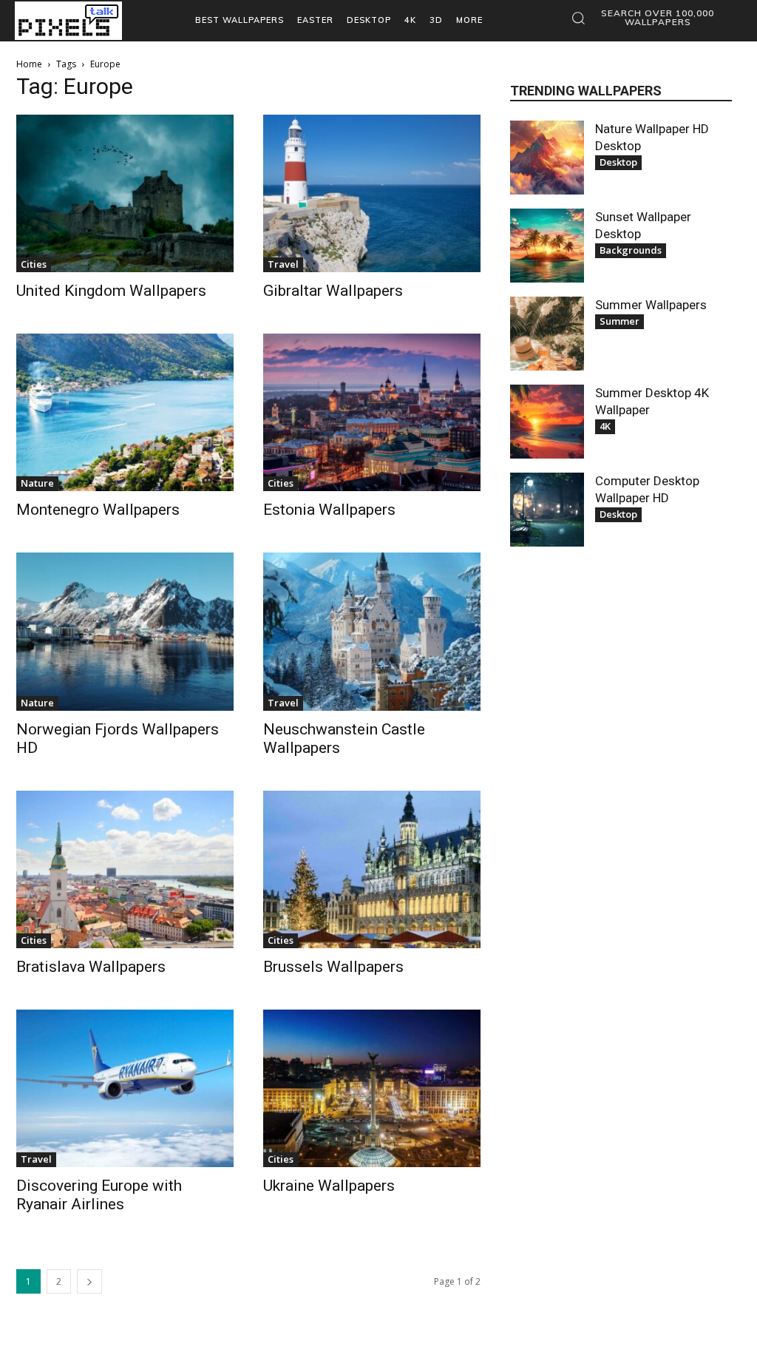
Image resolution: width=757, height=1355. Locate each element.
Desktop (618, 162)
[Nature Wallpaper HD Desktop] (547, 158)
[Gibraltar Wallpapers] (372, 193)
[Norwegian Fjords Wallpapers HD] (125, 631)
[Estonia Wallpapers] (372, 412)
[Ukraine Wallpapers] (372, 1088)
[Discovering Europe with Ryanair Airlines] (125, 1088)
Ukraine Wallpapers (329, 1186)
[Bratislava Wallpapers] (125, 869)
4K (605, 426)
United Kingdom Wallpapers (111, 291)
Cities (34, 264)
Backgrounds (631, 250)
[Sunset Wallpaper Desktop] (547, 246)
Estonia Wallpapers (329, 509)
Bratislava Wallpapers (91, 967)
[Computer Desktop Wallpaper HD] (547, 510)
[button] (647, 17)
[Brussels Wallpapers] (372, 869)
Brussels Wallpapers (333, 967)
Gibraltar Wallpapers (333, 291)
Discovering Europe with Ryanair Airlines (99, 1195)
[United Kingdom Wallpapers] (125, 193)
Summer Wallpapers (651, 304)
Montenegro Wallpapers (98, 509)
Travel (283, 264)
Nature (37, 483)
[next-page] (89, 1281)
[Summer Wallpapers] (547, 334)
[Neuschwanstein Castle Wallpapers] (372, 631)
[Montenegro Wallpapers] (125, 412)
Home (29, 64)
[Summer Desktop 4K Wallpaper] (547, 422)
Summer (619, 321)
